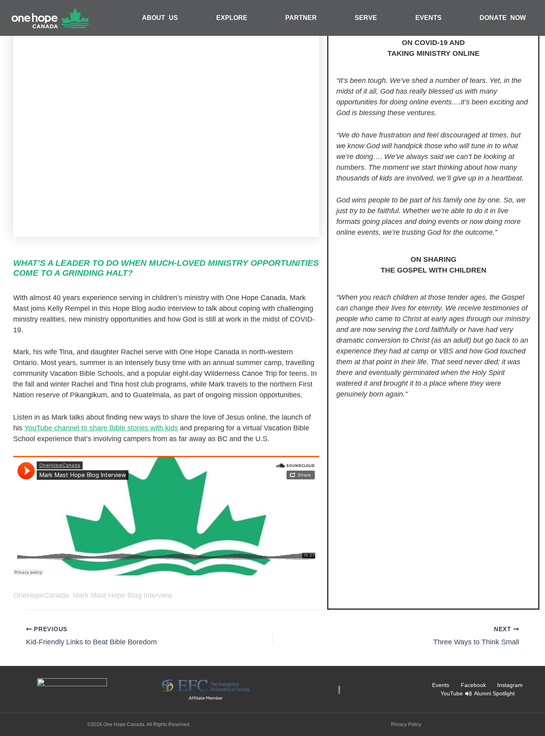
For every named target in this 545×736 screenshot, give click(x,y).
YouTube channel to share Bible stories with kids (101, 428)
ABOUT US (160, 17)
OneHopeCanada (41, 595)
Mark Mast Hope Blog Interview (122, 595)
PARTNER (301, 17)
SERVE (366, 17)
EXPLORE (231, 17)
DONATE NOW (503, 17)
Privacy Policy (406, 724)
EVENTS (428, 17)
